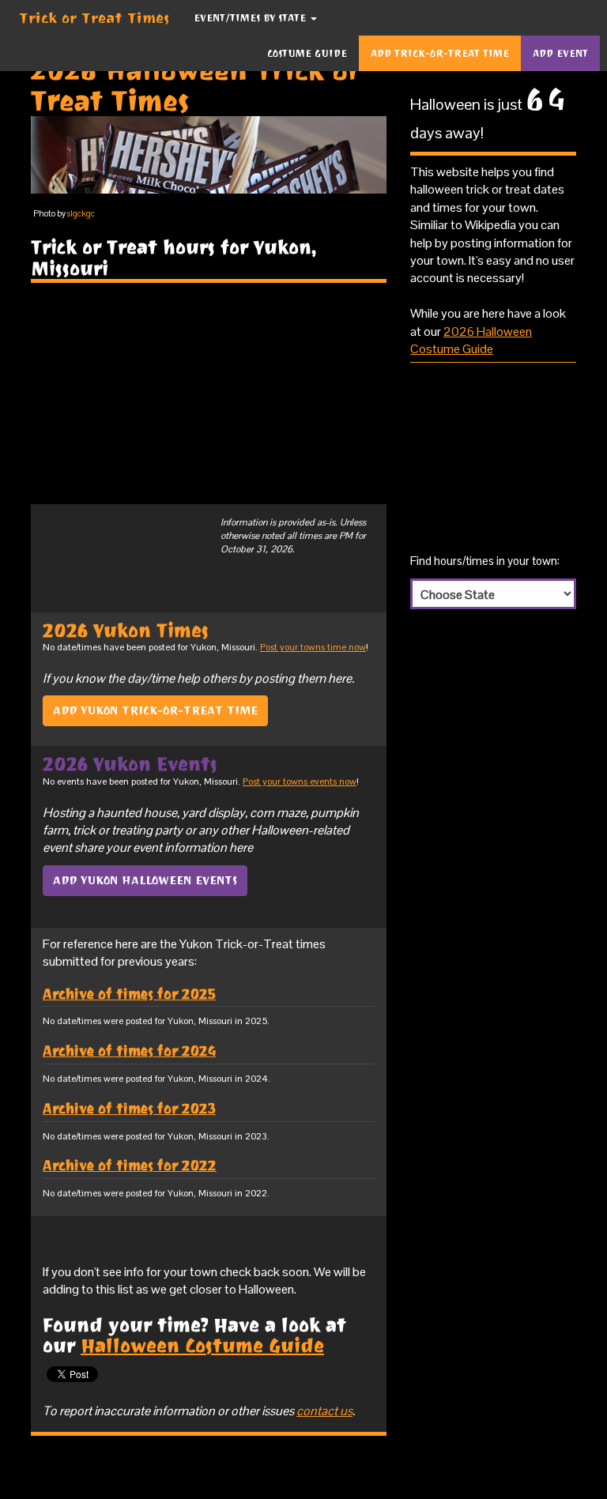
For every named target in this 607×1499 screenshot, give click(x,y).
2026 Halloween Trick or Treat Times (195, 85)
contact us (324, 1411)
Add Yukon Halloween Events (145, 880)
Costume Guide (307, 53)
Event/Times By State (251, 17)
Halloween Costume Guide (202, 1345)
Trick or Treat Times (94, 18)
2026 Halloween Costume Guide (471, 340)
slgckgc (81, 213)
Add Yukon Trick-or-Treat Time (155, 710)
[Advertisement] (208, 393)
